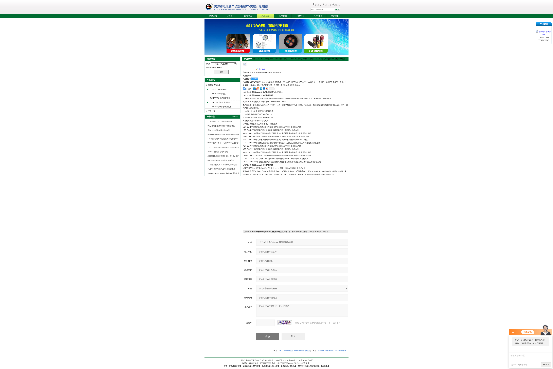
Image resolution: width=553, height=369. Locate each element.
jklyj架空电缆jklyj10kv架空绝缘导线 (221, 160)
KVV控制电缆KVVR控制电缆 (219, 130)
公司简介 (231, 16)
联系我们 (337, 5)
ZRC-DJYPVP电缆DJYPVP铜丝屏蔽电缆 (294, 351)
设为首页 (318, 5)
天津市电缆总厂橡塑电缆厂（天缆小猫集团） (241, 7)
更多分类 (211, 111)
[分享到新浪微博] (257, 88)
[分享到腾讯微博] (260, 88)
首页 (262, 59)
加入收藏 (327, 5)
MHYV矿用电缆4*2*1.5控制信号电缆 (332, 351)
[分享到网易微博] (267, 88)
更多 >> (235, 117)
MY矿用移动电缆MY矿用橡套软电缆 (221, 169)
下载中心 (300, 16)
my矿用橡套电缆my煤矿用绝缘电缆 (221, 126)
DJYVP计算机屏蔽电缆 (219, 89)
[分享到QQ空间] (254, 88)
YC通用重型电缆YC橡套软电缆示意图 (222, 165)
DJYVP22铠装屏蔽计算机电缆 (220, 107)
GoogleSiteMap (294, 363)
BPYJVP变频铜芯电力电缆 (218, 152)
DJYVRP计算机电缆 (218, 94)
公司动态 (248, 16)
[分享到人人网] (263, 88)
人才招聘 (318, 16)
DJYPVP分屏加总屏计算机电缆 (221, 102)
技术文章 (283, 16)
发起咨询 (545, 365)
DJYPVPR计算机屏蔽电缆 (220, 98)
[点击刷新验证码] (285, 322)
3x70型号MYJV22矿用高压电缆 (220, 122)
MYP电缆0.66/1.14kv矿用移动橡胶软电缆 (223, 173)
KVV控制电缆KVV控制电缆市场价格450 (223, 139)
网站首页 (213, 16)
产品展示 (265, 16)
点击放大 (262, 69)
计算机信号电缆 (214, 85)
